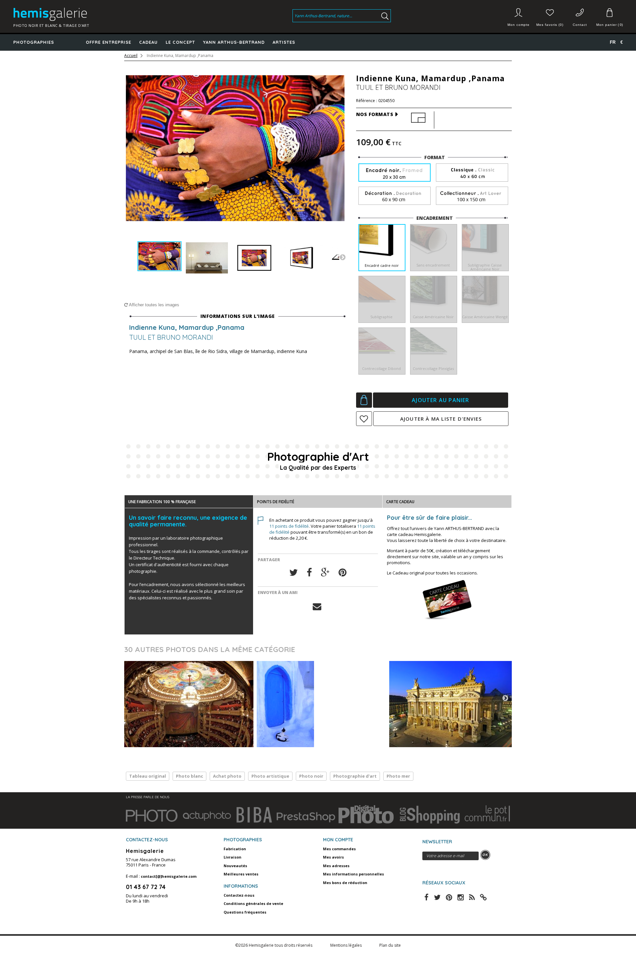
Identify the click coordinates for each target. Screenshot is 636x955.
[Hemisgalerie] (83, 14)
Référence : (366, 101)
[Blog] (483, 896)
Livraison (232, 857)
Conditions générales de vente (253, 903)
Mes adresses (336, 865)
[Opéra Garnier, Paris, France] (453, 704)
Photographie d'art (355, 776)
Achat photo (227, 776)
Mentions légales (346, 945)
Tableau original (147, 776)
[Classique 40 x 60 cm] (472, 173)
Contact (580, 25)
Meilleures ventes (241, 873)
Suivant (342, 257)
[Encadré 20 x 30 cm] (394, 173)
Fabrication (235, 848)
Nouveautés (235, 865)
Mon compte (518, 25)
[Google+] (325, 572)
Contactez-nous (239, 895)
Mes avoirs (333, 857)
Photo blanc (189, 776)
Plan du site (390, 945)
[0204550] (159, 256)
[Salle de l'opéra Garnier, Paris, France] (188, 704)
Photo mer (398, 776)
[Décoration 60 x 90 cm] (394, 196)
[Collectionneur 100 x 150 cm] (472, 196)
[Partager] (309, 572)
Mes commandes (339, 848)
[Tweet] (293, 572)
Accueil (130, 55)
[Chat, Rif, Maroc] (321, 704)
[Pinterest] (342, 572)
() (609, 25)
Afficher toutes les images (153, 304)
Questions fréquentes (245, 912)
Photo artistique (270, 776)
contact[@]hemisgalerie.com (168, 876)
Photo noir (311, 776)
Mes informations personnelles (353, 873)
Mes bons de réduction (345, 882)
